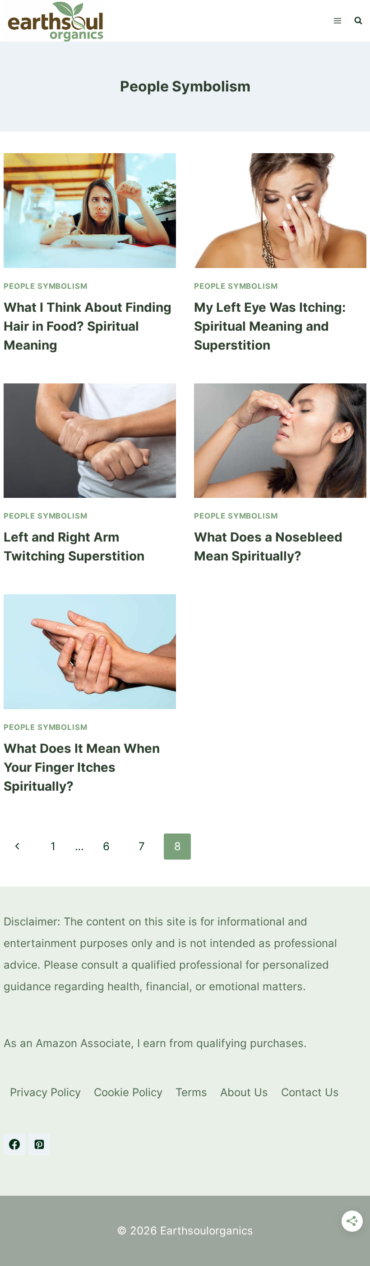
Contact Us (310, 1092)
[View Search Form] (358, 21)
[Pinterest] (39, 1144)
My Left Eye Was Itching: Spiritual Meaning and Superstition (270, 326)
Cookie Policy (128, 1092)
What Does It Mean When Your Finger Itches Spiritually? (82, 767)
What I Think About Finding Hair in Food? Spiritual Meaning (87, 326)
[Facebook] (14, 1144)
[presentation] (90, 210)
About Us (244, 1092)
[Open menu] (337, 20)
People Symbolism (45, 286)
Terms (191, 1092)
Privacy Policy (45, 1092)
